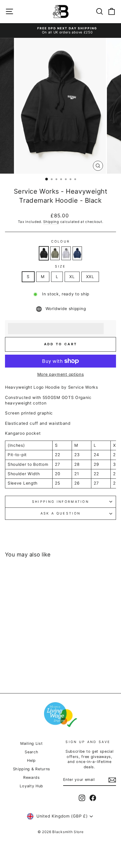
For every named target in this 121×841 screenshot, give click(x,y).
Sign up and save (87, 742)
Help (31, 760)
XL (72, 276)
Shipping (51, 222)
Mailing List (31, 743)
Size (60, 266)
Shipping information (60, 502)
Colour (60, 241)
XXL (90, 276)
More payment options (60, 374)
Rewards (31, 777)
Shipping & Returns (31, 769)
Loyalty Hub (31, 786)
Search (31, 752)
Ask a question (60, 513)
